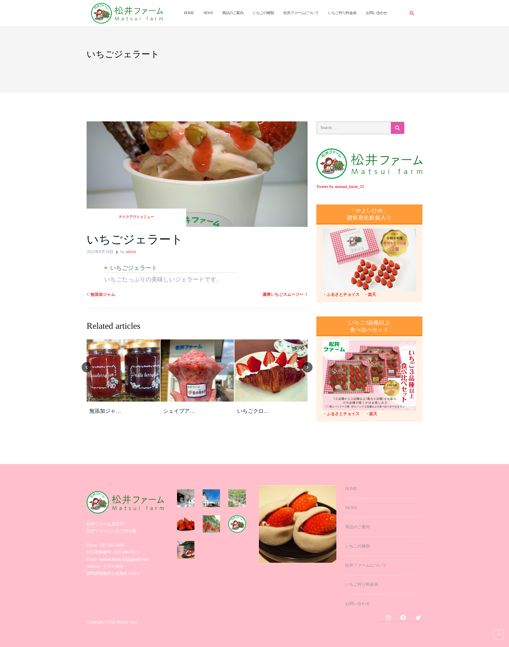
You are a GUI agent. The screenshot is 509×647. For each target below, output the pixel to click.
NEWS (208, 13)
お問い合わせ (376, 13)
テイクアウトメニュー (136, 217)
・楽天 (368, 294)
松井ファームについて (301, 13)
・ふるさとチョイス (341, 294)
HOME (189, 13)
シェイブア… (179, 411)
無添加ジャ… (105, 411)
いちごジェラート (135, 239)
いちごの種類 (263, 13)
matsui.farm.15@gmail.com (124, 559)
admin (131, 252)
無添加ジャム (102, 294)
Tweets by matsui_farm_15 (340, 186)
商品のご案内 (232, 13)
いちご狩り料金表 (342, 13)
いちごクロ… (253, 411)
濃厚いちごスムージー (283, 294)
